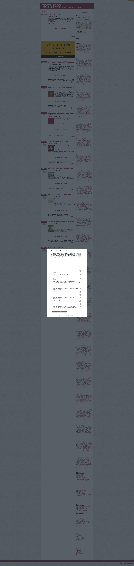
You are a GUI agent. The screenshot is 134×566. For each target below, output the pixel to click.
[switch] (80, 271)
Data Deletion (61, 315)
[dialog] (67, 283)
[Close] (85, 251)
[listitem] (67, 268)
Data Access (67, 315)
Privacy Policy (73, 315)
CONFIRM (59, 311)
